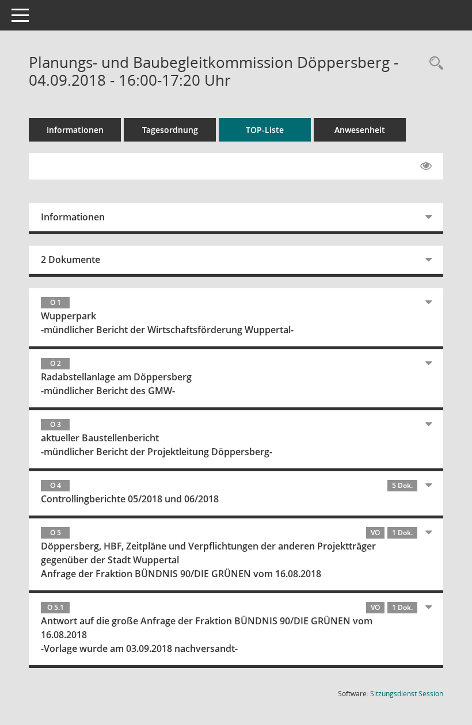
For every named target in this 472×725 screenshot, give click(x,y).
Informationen (75, 129)
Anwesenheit (359, 129)
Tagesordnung (170, 129)
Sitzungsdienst (406, 694)
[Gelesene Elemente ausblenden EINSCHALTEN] (426, 166)
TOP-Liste (265, 129)
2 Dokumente (70, 259)
